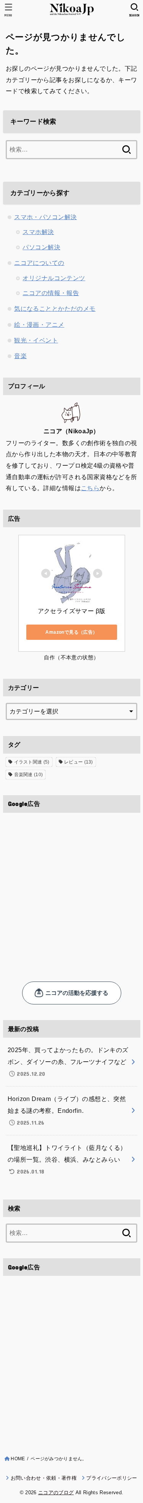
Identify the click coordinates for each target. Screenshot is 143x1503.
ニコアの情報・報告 (50, 292)
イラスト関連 (32, 762)
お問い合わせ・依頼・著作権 (43, 1478)
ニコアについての (39, 262)
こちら (90, 487)
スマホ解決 (38, 231)
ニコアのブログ (56, 1492)
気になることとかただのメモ (54, 308)
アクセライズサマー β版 (72, 611)
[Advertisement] (71, 890)
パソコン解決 (41, 247)
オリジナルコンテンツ (53, 277)
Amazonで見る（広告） (71, 632)
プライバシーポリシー (111, 1478)
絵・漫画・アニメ (39, 324)
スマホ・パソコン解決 (45, 216)
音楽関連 (28, 774)
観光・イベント (36, 340)
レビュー (78, 762)
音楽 (20, 355)
